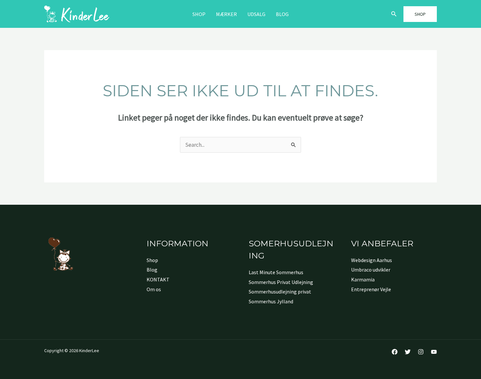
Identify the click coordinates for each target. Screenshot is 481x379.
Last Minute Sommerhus (276, 272)
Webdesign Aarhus (371, 260)
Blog (282, 14)
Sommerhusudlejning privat (280, 291)
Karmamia (363, 279)
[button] (394, 14)
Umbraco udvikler (370, 269)
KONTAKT (158, 279)
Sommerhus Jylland (271, 301)
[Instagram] (421, 352)
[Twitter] (408, 352)
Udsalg (256, 14)
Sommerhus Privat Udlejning (281, 282)
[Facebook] (395, 352)
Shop (198, 14)
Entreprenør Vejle (371, 289)
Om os (154, 289)
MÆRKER (226, 14)
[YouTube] (434, 352)
